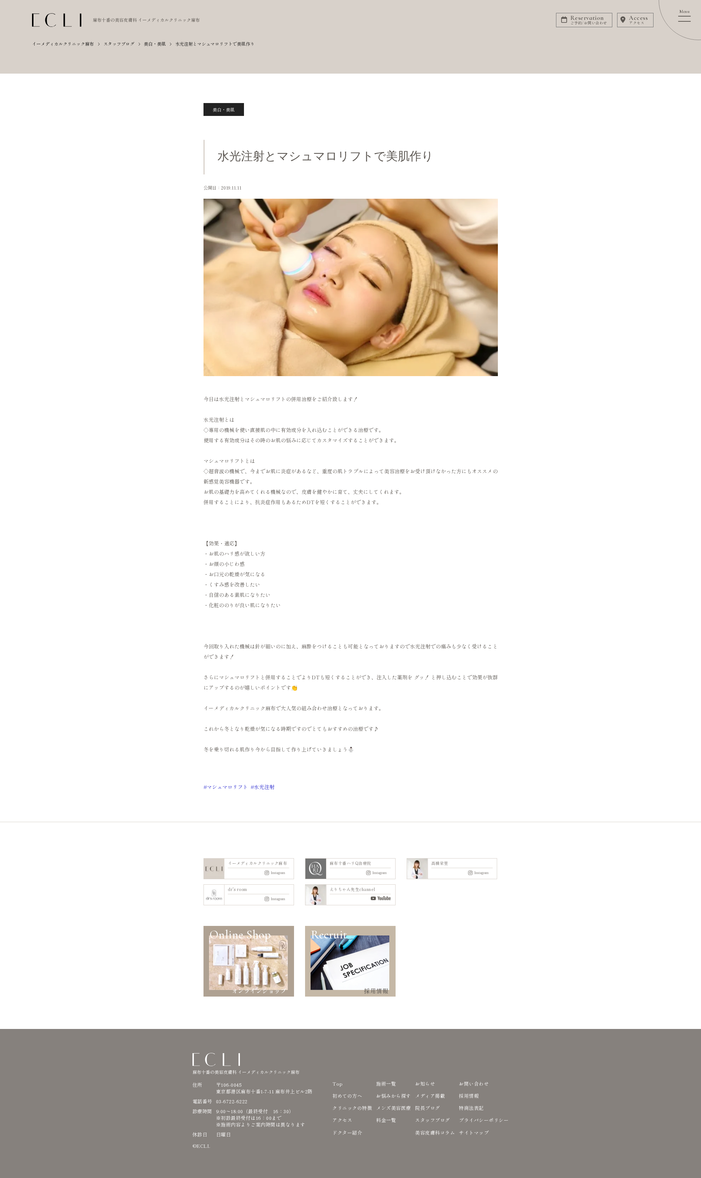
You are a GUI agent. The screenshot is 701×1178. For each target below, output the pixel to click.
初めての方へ (347, 1095)
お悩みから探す (393, 1095)
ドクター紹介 (347, 1132)
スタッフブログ (432, 1120)
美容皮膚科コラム (435, 1132)
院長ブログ (427, 1107)
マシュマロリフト (227, 786)
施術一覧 (386, 1083)
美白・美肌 (224, 109)
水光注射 (264, 786)
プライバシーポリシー (484, 1120)
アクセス (342, 1120)
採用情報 (469, 1095)
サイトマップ (474, 1132)
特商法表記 (471, 1107)
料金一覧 (386, 1120)
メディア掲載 (430, 1095)
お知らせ (425, 1083)
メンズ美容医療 (393, 1107)
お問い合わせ (474, 1083)
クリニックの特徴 (352, 1107)
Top (337, 1083)
